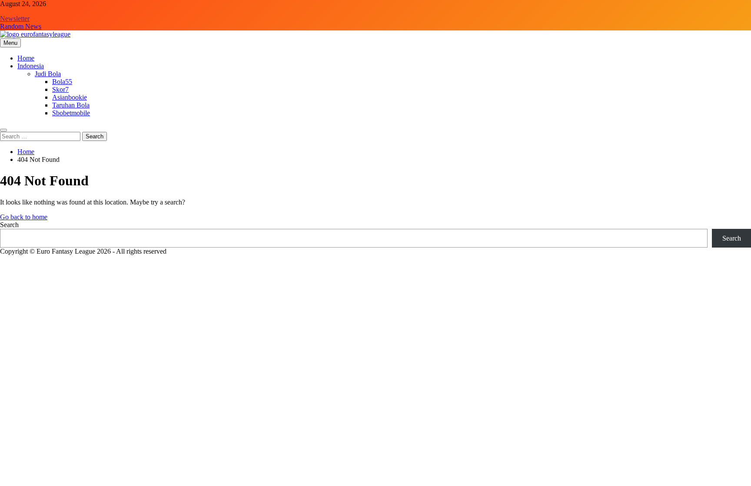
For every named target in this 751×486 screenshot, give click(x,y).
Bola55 (62, 81)
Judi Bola (48, 73)
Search (9, 224)
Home (25, 58)
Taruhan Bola (71, 105)
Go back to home (23, 217)
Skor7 (60, 89)
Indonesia (30, 66)
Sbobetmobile (71, 113)
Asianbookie (69, 97)
